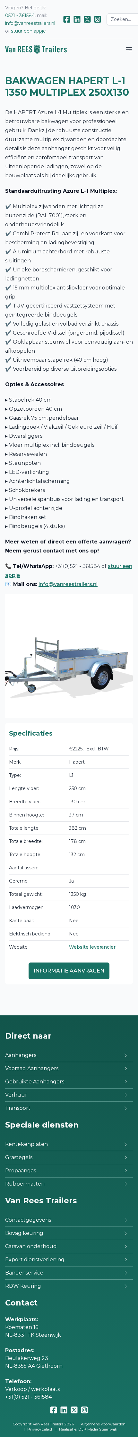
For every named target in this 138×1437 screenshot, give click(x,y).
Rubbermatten (25, 1184)
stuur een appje (28, 31)
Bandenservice (24, 1273)
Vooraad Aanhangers (31, 1068)
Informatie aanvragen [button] (69, 971)
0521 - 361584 (20, 15)
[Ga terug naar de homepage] (36, 49)
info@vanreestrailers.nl (30, 23)
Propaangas (20, 1171)
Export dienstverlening (35, 1259)
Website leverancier (92, 947)
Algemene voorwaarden (103, 1424)
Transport (17, 1108)
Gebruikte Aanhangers (34, 1082)
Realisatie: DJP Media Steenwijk (88, 1429)
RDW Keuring (23, 1286)
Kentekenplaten (26, 1144)
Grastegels (18, 1157)
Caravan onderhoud (31, 1246)
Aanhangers (20, 1055)
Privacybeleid (39, 1429)
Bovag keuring (24, 1233)
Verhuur (16, 1095)
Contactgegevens (28, 1220)
